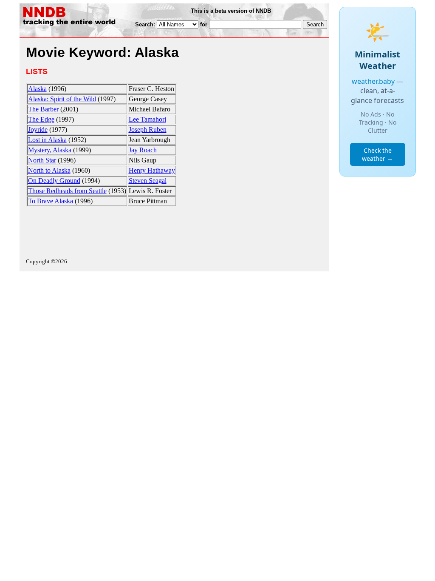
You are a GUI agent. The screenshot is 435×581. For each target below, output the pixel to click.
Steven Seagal (148, 180)
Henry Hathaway (152, 170)
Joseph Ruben (148, 129)
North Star (42, 160)
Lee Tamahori (147, 119)
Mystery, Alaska (49, 150)
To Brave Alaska (50, 201)
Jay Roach (143, 150)
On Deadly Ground (54, 180)
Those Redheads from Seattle (67, 190)
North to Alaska (49, 170)
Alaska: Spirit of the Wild (62, 99)
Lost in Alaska (47, 139)
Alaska (37, 88)
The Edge (41, 119)
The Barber (43, 109)
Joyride (38, 129)
